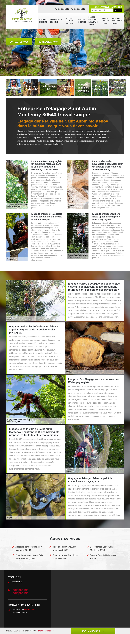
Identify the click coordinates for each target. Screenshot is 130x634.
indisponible (63, 9)
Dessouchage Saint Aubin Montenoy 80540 (101, 548)
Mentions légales (46, 631)
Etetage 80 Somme (82, 21)
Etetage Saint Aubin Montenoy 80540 (103, 557)
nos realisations (48, 42)
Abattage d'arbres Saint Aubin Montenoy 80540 (28, 548)
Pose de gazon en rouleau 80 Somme (93, 20)
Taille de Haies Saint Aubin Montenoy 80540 (64, 548)
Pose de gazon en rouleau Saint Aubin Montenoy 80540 (29, 557)
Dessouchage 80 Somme (56, 21)
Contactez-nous (19, 42)
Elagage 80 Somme (43, 21)
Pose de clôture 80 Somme (70, 20)
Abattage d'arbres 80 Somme (117, 20)
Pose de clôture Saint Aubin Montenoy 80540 (65, 557)
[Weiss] (22, 14)
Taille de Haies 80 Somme (106, 20)
